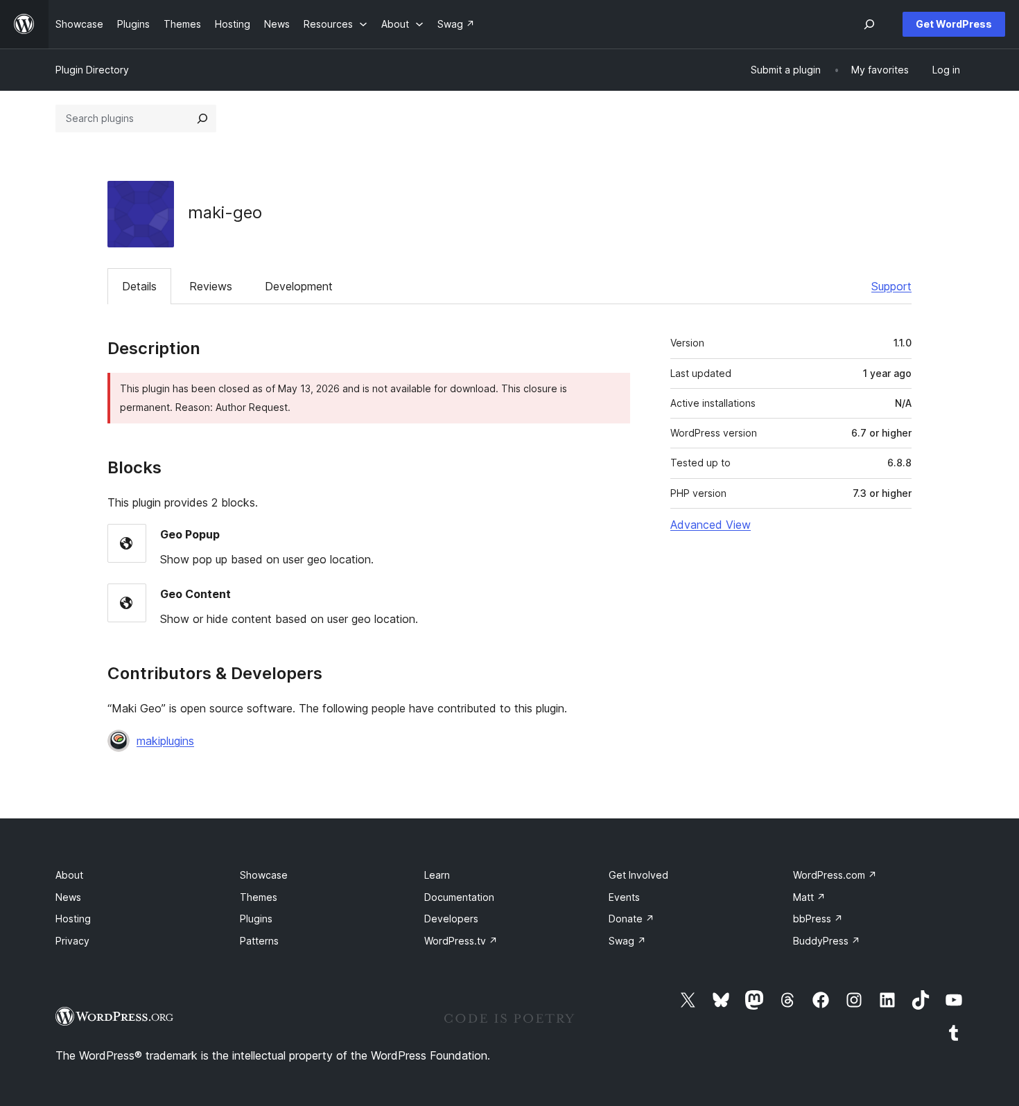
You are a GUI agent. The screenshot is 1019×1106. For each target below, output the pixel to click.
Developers (451, 918)
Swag (627, 941)
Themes (258, 897)
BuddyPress (826, 941)
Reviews (210, 286)
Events (624, 897)
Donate (631, 918)
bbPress (818, 918)
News (68, 897)
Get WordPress (954, 24)
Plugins (256, 918)
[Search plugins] (202, 118)
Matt (809, 897)
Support (891, 286)
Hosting (73, 918)
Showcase (264, 875)
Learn (437, 875)
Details (139, 286)
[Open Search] (869, 24)
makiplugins (165, 741)
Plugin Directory (92, 70)
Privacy (72, 941)
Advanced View (710, 525)
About (69, 875)
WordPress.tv (461, 941)
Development (299, 286)
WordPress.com (835, 875)
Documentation (459, 897)
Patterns (259, 941)
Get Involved (638, 875)
